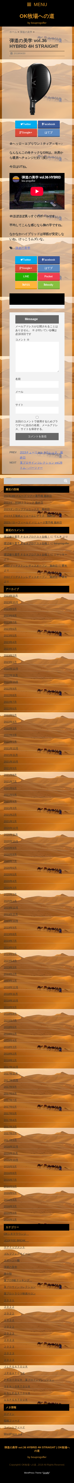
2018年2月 (10, 1053)
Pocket (48, 276)
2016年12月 (11, 1146)
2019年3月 (10, 967)
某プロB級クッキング (18, 1280)
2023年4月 (10, 642)
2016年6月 (10, 1186)
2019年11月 (11, 914)
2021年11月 (11, 754)
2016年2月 (10, 1212)
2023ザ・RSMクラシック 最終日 (23, 502)
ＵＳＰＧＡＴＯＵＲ (16, 1399)
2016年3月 (10, 1206)
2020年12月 (11, 827)
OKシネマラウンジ (16, 1233)
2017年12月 (11, 1066)
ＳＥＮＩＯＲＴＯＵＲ (17, 1386)
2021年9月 (10, 768)
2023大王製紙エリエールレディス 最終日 (29, 515)
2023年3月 (10, 648)
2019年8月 (10, 934)
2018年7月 (10, 1020)
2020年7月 (10, 861)
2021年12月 (11, 748)
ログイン (9, 1413)
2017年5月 (10, 1113)
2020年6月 (10, 867)
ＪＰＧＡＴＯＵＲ (14, 1373)
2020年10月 (11, 841)
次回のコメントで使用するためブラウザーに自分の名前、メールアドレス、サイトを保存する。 (36, 425)
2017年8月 (10, 1093)
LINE (26, 276)
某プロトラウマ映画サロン (20, 1293)
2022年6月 (10, 708)
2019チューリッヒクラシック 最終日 (41, 455)
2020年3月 (10, 887)
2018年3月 (10, 1047)
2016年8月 (10, 1173)
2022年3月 (10, 728)
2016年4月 (10, 1199)
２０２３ (9, 1333)
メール (19, 391)
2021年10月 (11, 761)
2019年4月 (10, 960)
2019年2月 (10, 974)
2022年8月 (10, 695)
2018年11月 (11, 993)
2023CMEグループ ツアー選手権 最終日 (28, 495)
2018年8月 (10, 1013)
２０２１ (9, 1300)
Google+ (27, 132)
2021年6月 (10, 788)
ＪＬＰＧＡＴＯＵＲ (16, 1366)
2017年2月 (10, 1133)
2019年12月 (11, 907)
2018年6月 (10, 1027)
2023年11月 (11, 595)
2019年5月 (10, 954)
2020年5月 (10, 874)
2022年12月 (11, 668)
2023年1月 (10, 662)
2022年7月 (10, 701)
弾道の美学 (22, 248)
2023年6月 (10, 628)
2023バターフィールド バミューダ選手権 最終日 (33, 522)
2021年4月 (10, 801)
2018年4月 (10, 1040)
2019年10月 (11, 920)
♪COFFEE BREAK (16, 1240)
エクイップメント (14, 1247)
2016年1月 (10, 1219)
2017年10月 (11, 1080)
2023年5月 (10, 635)
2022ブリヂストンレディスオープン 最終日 (31, 565)
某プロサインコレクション (20, 1286)
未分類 (8, 1273)
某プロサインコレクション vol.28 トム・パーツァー (41, 465)
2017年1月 (10, 1139)
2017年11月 (11, 1073)
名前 (18, 378)
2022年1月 (10, 741)
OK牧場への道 (37, 16)
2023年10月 (11, 602)
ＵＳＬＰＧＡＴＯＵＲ (17, 1393)
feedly (50, 284)
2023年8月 (10, 615)
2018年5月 (10, 1033)
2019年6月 (10, 947)
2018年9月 (10, 1007)
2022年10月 (11, 681)
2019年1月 (10, 980)
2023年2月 (10, 655)
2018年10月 (11, 1000)
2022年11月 (11, 675)
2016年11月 (11, 1153)
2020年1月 (10, 901)
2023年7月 (10, 622)
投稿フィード (12, 1420)
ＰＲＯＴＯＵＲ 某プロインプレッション (29, 1379)
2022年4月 (10, 721)
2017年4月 (10, 1120)
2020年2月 (10, 894)
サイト (19, 404)
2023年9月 (10, 608)
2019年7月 (10, 940)
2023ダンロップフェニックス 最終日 (27, 509)
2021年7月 (10, 781)
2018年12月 (11, 987)
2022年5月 (10, 715)
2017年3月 (10, 1126)
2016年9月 (10, 1166)
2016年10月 (11, 1159)
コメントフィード (14, 1427)
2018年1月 (10, 1060)
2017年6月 (10, 1106)
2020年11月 (11, 834)
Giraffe (46, 1473)
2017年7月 (10, 1100)
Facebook (49, 124)
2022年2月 (10, 735)
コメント (22, 339)
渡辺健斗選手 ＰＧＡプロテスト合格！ (27, 536)
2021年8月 (10, 774)
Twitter (27, 124)
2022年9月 (10, 688)
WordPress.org (13, 1433)
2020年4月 (10, 881)
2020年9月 (10, 847)
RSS (27, 284)
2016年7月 (10, 1179)
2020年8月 (10, 854)
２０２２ (9, 1306)
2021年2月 (10, 814)
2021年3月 (10, 808)
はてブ (49, 132)
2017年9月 (10, 1086)
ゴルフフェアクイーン (17, 1253)
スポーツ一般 (12, 1260)
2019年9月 (10, 927)
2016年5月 (10, 1193)
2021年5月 (10, 794)
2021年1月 (10, 821)
